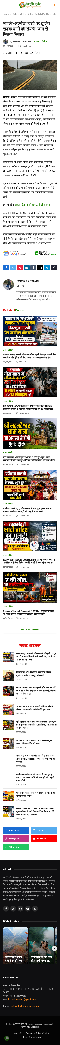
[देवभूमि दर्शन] (30, 5)
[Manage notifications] (6, 1038)
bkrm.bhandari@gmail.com (22, 999)
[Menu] (5, 5)
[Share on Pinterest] (26, 53)
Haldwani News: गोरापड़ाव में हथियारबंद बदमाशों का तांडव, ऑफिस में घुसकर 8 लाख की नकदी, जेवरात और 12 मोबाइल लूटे (28, 407)
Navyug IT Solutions (30, 1026)
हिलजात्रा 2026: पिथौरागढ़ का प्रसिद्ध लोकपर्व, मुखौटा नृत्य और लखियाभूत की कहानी (34, 674)
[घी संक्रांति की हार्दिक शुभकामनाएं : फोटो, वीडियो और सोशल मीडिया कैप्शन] (8, 796)
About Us (18, 1033)
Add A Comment (30, 629)
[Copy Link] (31, 53)
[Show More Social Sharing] (37, 53)
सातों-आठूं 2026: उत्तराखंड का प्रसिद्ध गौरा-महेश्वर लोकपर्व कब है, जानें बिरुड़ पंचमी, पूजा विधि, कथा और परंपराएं (35, 758)
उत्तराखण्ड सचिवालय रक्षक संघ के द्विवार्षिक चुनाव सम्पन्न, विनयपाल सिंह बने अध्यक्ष (34, 742)
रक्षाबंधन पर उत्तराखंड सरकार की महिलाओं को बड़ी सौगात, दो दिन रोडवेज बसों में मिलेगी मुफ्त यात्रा (34, 708)
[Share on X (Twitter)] (21, 53)
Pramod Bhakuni (21, 41)
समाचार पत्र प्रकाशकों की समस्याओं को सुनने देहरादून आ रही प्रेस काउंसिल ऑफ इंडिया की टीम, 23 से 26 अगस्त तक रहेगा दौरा (29, 356)
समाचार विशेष (40, 41)
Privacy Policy (42, 1033)
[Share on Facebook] (16, 53)
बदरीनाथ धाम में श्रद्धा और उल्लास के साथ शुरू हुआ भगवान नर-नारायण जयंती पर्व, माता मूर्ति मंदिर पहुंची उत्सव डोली (28, 510)
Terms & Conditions (32, 1037)
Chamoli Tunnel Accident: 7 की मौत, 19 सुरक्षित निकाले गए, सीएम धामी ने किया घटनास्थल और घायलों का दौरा (28, 612)
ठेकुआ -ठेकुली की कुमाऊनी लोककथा (32, 204)
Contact (29, 1033)
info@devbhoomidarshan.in (25, 1006)
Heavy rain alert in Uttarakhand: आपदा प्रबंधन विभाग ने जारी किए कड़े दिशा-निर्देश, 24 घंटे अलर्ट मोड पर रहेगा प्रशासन (29, 561)
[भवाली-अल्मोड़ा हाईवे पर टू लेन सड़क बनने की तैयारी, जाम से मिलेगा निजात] (30, 75)
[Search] (55, 5)
